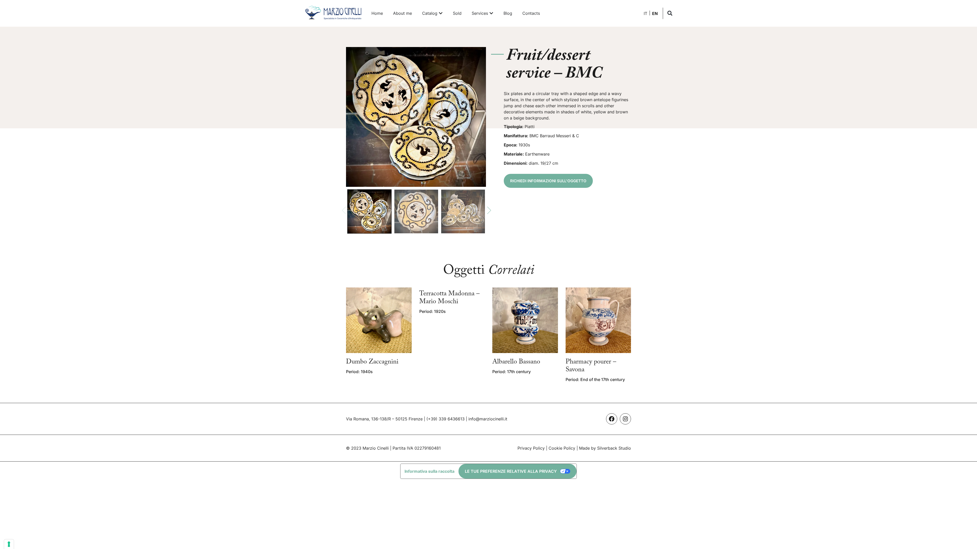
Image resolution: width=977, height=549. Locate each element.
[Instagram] (625, 418)
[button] (670, 13)
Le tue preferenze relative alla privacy (511, 471)
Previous (344, 210)
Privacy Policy (531, 448)
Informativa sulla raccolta (429, 471)
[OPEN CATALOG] (441, 13)
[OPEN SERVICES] (491, 13)
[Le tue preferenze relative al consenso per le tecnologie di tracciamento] (9, 544)
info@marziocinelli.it (487, 418)
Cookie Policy (562, 448)
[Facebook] (611, 418)
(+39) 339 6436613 (445, 418)
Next (489, 210)
